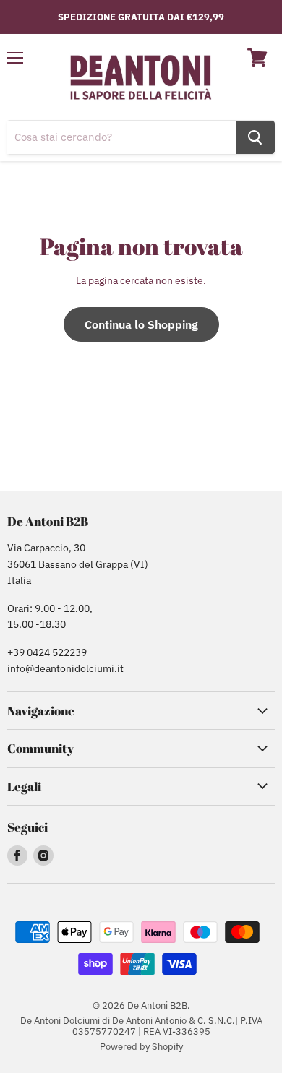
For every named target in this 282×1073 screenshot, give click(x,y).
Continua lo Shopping (141, 324)
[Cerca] (255, 137)
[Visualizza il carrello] (257, 57)
